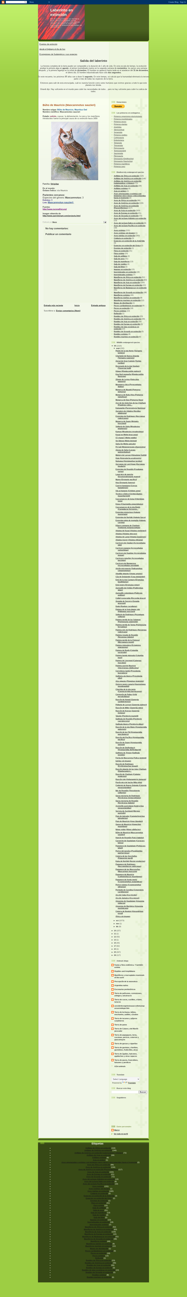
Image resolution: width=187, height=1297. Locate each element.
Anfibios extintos (121, 188)
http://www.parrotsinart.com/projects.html (61, 216)
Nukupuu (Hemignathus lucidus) (129, 461)
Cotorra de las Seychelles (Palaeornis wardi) (126, 857)
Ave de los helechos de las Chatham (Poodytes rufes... (131, 404)
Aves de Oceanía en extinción (126, 216)
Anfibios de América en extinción (127, 178)
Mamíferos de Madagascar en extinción (130, 288)
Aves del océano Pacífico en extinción (129, 226)
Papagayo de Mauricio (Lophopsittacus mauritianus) (129, 875)
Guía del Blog (119, 267)
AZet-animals (119, 1066)
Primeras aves (119, 166)
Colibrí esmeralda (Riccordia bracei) (131, 598)
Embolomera (119, 140)
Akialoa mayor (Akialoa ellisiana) (129, 540)
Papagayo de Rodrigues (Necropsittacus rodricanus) (128, 865)
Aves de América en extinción (126, 203)
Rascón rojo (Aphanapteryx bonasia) (131, 779)
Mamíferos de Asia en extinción (127, 282)
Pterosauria (118, 156)
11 (115, 934)
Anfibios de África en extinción (126, 176)
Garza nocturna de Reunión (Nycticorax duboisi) (127, 802)
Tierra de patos (120, 1025)
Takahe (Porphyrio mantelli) (127, 716)
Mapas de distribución (123, 303)
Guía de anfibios (120, 256)
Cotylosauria (119, 138)
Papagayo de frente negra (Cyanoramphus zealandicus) (129, 881)
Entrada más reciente (53, 305)
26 (115, 955)
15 (115, 943)
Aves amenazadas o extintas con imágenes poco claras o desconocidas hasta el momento (130, 196)
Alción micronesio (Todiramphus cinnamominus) (129, 569)
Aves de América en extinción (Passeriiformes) (126, 207)
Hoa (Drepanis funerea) (125, 483)
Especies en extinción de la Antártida (129, 241)
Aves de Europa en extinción (126, 213)
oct (117, 920)
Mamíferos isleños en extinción (127, 298)
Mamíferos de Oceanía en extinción (128, 292)
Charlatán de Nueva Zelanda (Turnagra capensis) (127, 357)
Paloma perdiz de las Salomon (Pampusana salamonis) (128, 621)
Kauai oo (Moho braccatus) (127, 435)
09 (115, 346)
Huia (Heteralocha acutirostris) (128, 458)
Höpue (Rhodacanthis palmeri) (128, 371)
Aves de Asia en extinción (124, 210)
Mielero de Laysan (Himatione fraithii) (131, 455)
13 (115, 940)
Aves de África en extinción (125, 200)
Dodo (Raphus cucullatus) (126, 606)
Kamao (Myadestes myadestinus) (130, 432)
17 (115, 946)
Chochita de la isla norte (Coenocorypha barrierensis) (129, 690)
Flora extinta (119, 253)
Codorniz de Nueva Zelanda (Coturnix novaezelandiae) (131, 786)
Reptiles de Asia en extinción (126, 321)
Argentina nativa (121, 985)
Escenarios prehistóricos (124, 989)
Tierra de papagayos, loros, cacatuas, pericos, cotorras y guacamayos (126, 1037)
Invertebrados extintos (123, 275)
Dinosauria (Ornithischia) (124, 159)
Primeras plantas (120, 124)
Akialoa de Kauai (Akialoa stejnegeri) (131, 531)
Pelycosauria (119, 148)
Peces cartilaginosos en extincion (128, 306)
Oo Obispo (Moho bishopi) (126, 441)
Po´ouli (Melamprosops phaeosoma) (131, 447)
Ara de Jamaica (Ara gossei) (127, 898)
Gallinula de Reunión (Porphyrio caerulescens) (129, 720)
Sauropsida (118, 153)
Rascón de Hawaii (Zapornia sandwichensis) (127, 701)
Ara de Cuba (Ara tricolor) (126, 895)
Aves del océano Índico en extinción (129, 223)
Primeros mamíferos (122, 164)
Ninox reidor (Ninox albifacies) (128, 829)
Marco (117, 1130)
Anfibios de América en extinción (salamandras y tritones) (127, 182)
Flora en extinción (121, 251)
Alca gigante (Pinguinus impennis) (130, 681)
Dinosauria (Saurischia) (123, 161)
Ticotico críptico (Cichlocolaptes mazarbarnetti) (129, 495)
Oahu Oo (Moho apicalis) (126, 444)
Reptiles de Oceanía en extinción (127, 331)
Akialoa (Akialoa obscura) (126, 534)
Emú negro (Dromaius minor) (128, 585)
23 (115, 949)
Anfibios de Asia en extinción (126, 186)
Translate (132, 1083)
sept (118, 348)
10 (115, 931)
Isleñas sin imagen (123, 761)
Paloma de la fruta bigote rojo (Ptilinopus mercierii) (128, 610)
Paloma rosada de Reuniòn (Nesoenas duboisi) (127, 636)
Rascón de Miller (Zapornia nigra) (129, 708)
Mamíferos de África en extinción (127, 277)
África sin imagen (123, 916)
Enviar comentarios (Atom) (68, 311)
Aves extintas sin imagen (124, 233)
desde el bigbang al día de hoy (52, 49)
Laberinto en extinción (61, 12)
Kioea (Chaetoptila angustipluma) (129, 504)
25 (115, 952)
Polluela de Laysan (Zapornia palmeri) (131, 705)
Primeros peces (120, 122)
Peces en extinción (122, 308)
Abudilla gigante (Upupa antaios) (129, 574)
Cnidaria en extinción (122, 238)
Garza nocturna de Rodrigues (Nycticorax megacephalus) (128, 797)
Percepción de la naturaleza (125, 981)
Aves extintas (119, 230)
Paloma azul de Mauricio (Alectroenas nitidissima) (127, 667)
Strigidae (55, 184)
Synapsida (118, 132)
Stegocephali (119, 130)
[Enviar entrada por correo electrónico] (105, 222)
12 (115, 937)
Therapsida (118, 145)
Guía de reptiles (120, 264)
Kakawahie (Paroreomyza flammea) (130, 408)
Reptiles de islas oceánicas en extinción (98, 1270)
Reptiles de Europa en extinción (127, 324)
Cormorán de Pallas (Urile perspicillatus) (126, 695)
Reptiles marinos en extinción (126, 337)
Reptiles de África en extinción (126, 316)
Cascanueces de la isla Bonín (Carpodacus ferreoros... (128, 508)
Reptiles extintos (121, 334)
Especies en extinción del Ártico (127, 246)
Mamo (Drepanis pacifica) (126, 479)
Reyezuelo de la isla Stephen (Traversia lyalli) (127, 367)
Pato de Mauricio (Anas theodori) (129, 821)
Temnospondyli (120, 151)
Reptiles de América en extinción (127, 319)
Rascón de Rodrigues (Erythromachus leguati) (127, 765)
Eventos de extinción (48, 44)
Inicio (77, 305)
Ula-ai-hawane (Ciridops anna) (128, 491)
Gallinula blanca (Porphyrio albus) (129, 724)
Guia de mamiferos (122, 261)
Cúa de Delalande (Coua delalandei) (130, 577)
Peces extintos (120, 311)
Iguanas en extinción (122, 269)
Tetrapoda (118, 143)
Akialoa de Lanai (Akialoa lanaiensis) (131, 537)
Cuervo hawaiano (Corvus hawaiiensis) (126, 487)
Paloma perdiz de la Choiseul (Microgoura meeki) (128, 641)
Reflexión (118, 313)
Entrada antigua (98, 305)
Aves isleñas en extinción (124, 236)
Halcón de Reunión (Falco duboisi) (130, 838)
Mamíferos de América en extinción (128, 280)
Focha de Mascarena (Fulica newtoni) (131, 758)
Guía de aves (119, 259)
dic (117, 926)
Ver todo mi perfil (121, 1134)
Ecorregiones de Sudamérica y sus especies (58, 54)
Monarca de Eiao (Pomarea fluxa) (129, 400)
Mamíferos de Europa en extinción (128, 285)
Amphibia (117, 127)
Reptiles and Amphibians (124, 971)
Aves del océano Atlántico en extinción (130, 218)
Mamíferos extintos (122, 295)
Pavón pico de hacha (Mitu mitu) (129, 782)
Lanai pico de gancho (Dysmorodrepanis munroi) (128, 475)
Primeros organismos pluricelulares (128, 116)
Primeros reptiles (120, 135)
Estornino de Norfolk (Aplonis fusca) (131, 517)
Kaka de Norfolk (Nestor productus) (130, 861)
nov (118, 924)
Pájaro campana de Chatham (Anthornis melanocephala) (128, 527)
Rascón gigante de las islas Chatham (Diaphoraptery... (131, 770)
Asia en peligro (120, 191)
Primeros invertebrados (123, 119)
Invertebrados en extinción (125, 272)
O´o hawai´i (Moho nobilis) (126, 438)
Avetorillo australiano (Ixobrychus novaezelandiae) (130, 807)
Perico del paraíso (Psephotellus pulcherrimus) (129, 852)
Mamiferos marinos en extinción (127, 300)
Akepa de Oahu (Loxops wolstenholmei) (125, 451)
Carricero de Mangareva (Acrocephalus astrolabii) (127, 564)
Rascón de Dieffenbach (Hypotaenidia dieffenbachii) (128, 749)
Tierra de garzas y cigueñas (125, 1043)
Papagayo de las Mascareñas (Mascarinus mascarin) (128, 870)
